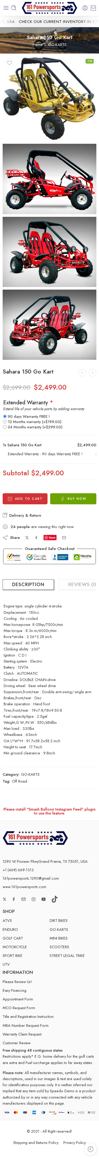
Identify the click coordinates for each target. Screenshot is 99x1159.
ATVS (7, 920)
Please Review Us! (17, 981)
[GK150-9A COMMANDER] (92, 372)
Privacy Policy (74, 1142)
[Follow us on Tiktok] (54, 899)
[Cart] (93, 8)
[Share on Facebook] (36, 538)
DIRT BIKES (59, 920)
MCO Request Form (19, 1007)
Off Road (19, 781)
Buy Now (77, 498)
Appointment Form (18, 999)
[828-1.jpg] (49, 252)
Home (38, 44)
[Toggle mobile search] (14, 8)
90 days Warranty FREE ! (29, 416)
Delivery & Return (24, 515)
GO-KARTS (57, 44)
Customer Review (17, 1043)
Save (52, 537)
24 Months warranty (35, 427)
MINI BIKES (59, 938)
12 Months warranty (35, 421)
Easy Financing (14, 990)
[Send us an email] (23, 899)
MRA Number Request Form (26, 1025)
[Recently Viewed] (90, 1149)
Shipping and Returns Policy (35, 1142)
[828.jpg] (49, 325)
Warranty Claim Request (22, 1034)
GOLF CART (13, 938)
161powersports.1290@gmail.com (31, 878)
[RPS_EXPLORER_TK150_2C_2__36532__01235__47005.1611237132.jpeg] (49, 98)
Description (28, 584)
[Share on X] (27, 538)
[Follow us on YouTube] (43, 899)
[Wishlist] (9, 63)
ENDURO (10, 929)
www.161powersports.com (24, 886)
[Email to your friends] (64, 537)
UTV (6, 964)
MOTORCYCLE (15, 947)
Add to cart (29, 498)
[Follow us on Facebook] (14, 899)
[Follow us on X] (4, 899)
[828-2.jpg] (49, 179)
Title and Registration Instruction (28, 1016)
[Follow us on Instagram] (33, 899)
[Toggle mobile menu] (6, 8)
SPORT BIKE (12, 955)
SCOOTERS (59, 947)
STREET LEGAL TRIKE (67, 955)
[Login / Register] (85, 8)
